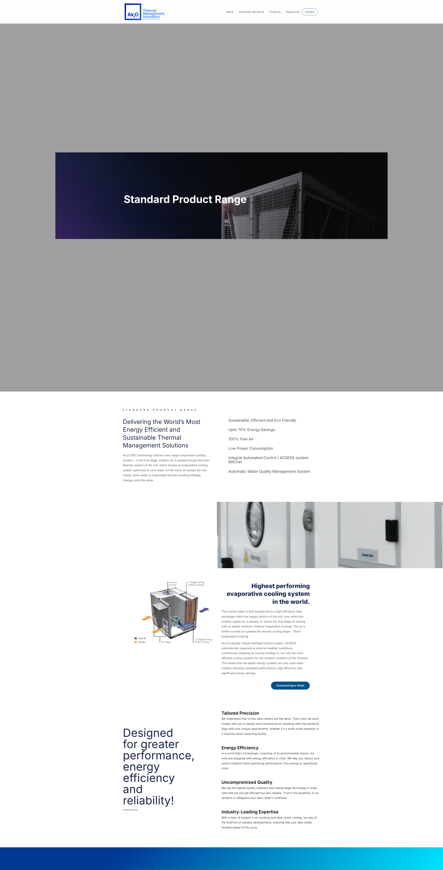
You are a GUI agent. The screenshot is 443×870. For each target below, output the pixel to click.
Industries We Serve (251, 12)
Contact (310, 12)
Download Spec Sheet (290, 685)
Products (275, 12)
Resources (293, 12)
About (229, 12)
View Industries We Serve (284, 864)
